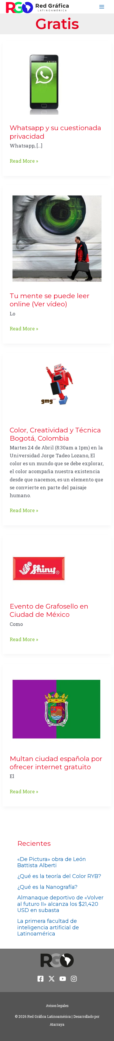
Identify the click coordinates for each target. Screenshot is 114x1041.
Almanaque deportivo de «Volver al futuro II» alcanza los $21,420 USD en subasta (60, 903)
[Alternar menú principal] (101, 6)
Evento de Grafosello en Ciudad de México (49, 610)
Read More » (24, 161)
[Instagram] (73, 978)
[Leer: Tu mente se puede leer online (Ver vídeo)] (57, 238)
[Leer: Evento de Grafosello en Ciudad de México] (39, 568)
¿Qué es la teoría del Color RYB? (59, 876)
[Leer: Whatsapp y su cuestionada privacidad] (43, 82)
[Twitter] (51, 978)
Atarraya (57, 1024)
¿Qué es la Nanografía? (47, 887)
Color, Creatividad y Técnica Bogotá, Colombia (55, 434)
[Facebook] (40, 978)
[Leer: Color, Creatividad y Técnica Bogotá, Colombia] (57, 389)
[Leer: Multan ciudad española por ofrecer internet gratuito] (56, 708)
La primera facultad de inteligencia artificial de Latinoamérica (48, 927)
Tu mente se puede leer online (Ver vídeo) (49, 300)
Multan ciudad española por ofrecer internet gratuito (56, 763)
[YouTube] (62, 978)
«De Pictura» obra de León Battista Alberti (51, 862)
